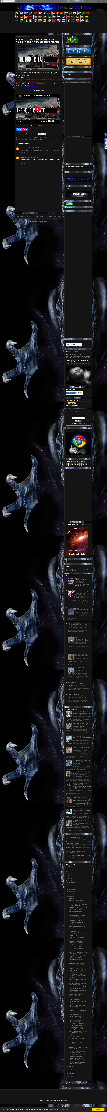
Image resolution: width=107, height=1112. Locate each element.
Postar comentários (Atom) (40, 221)
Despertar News (72, 682)
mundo (22, 139)
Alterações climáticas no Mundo (51, 136)
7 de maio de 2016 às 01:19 (31, 157)
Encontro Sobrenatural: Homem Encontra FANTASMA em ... (77, 930)
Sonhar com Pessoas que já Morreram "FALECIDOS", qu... (77, 967)
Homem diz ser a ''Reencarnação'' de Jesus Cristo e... (78, 991)
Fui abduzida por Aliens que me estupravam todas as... (77, 1035)
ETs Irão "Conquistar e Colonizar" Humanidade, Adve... (77, 916)
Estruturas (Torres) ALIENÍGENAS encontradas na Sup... (78, 953)
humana (18, 139)
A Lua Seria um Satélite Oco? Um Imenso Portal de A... (77, 971)
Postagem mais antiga (53, 216)
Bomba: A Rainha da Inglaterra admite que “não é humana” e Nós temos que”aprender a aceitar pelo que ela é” (82, 749)
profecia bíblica (28, 139)
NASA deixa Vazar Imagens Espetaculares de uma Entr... (77, 960)
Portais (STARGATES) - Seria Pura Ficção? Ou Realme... (78, 905)
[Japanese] (75, 14)
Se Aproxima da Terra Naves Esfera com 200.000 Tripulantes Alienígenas (81, 810)
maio (70, 898)
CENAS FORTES (38, 137)
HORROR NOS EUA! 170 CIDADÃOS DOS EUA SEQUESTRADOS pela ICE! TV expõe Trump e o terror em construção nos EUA (81, 582)
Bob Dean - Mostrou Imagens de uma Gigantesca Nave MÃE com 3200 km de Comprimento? (81, 762)
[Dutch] (62, 14)
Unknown (22, 148)
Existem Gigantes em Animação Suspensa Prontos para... (77, 1055)
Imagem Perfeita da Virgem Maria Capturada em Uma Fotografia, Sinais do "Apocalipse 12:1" (78, 857)
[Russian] (66, 14)
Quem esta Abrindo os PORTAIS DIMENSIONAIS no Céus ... (77, 987)
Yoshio (22, 157)
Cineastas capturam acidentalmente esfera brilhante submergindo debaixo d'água (77, 838)
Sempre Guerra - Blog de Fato (76, 667)
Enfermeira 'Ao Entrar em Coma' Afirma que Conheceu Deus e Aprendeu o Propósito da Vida (77, 847)
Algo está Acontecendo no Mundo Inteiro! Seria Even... (78, 1013)
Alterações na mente (21, 137)
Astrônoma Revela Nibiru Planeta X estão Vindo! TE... (77, 1006)
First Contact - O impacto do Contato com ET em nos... (76, 938)
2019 (69, 873)
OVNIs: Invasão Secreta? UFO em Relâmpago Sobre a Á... (78, 1032)
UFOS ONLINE (72, 590)
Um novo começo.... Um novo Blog (76, 695)
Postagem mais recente (23, 216)
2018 (69, 876)
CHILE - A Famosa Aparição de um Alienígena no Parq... (78, 1020)
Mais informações (64, 1109)
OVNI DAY (70, 636)
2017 (69, 878)
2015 (69, 1076)
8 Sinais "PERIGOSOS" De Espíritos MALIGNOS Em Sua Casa (75, 852)
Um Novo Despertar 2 (74, 578)
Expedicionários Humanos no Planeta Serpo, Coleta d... (76, 941)
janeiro (71, 1073)
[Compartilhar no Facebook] (43, 134)
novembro (72, 884)
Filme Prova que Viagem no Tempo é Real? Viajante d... (77, 1059)
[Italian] (58, 14)
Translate (78, 346)
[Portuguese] (71, 14)
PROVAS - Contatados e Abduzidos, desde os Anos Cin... (78, 1009)
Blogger (65, 1100)
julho (70, 894)
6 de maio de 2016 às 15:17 (32, 148)
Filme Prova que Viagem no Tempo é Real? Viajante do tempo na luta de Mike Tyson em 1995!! (82, 799)
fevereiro (71, 1071)
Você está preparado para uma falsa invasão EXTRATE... (77, 912)
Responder (22, 152)
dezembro (72, 882)
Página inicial (39, 216)
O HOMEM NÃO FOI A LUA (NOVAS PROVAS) (76, 995)
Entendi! (98, 1109)
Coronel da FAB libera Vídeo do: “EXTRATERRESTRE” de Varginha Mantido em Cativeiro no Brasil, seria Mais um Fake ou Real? (82, 786)
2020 (69, 871)
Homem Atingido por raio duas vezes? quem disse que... (77, 998)
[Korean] (79, 14)
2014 (69, 1078)
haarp (57, 137)
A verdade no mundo (73, 694)
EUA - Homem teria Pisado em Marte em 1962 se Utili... (77, 919)
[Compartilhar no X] (41, 134)
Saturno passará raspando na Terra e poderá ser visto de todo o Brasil (82, 738)
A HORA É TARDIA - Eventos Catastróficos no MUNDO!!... (77, 1039)
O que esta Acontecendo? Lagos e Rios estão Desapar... (78, 1048)
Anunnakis (71, 652)
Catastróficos (30, 137)
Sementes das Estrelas (74, 623)
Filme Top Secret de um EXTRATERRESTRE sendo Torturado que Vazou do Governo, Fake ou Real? (78, 356)
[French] (37, 14)
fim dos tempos (51, 137)
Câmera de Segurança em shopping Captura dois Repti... (77, 1028)
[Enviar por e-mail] (38, 134)
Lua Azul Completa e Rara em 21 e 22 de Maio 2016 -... (77, 983)
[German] (49, 14)
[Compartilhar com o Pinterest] (45, 134)
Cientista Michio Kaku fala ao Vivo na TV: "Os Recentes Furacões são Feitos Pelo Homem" (82, 773)
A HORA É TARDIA (30, 136)
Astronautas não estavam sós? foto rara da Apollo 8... (77, 1017)
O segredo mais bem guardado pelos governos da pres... (77, 956)
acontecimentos (39, 136)
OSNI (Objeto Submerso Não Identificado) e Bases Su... (76, 901)
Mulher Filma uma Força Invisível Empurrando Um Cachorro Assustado (78, 842)
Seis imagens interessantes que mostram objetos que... (77, 980)
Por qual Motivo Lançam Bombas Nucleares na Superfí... (77, 1051)
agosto (71, 891)
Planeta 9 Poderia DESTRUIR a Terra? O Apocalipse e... (77, 1024)
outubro (71, 887)
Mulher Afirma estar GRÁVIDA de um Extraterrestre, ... (77, 927)
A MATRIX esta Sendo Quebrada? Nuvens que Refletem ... (78, 908)
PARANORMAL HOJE (73, 608)
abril (70, 1066)
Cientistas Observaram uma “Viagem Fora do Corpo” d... (77, 923)
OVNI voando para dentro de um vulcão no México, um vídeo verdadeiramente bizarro (81, 639)
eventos (45, 137)
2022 (69, 869)
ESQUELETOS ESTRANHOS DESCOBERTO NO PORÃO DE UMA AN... (78, 976)
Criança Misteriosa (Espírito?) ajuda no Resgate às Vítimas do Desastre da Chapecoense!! (81, 713)
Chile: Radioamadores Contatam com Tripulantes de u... (77, 945)
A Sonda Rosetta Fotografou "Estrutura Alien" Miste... (76, 949)
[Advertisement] (45, 26)
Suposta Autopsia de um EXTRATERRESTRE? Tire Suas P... (78, 1044)
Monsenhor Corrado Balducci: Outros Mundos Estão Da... (77, 964)
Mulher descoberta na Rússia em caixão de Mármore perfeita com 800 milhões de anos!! (81, 725)
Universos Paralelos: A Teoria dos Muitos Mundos (77, 934)
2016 (23, 136)
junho (70, 896)
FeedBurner (82, 423)
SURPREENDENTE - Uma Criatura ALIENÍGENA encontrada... (78, 1062)
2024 (69, 866)
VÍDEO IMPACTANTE (38, 139)
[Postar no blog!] (40, 134)
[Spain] (53, 14)
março (71, 1068)
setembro (71, 889)
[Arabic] (84, 14)
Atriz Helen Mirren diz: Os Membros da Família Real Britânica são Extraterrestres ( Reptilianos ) (81, 822)
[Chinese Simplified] (88, 14)
